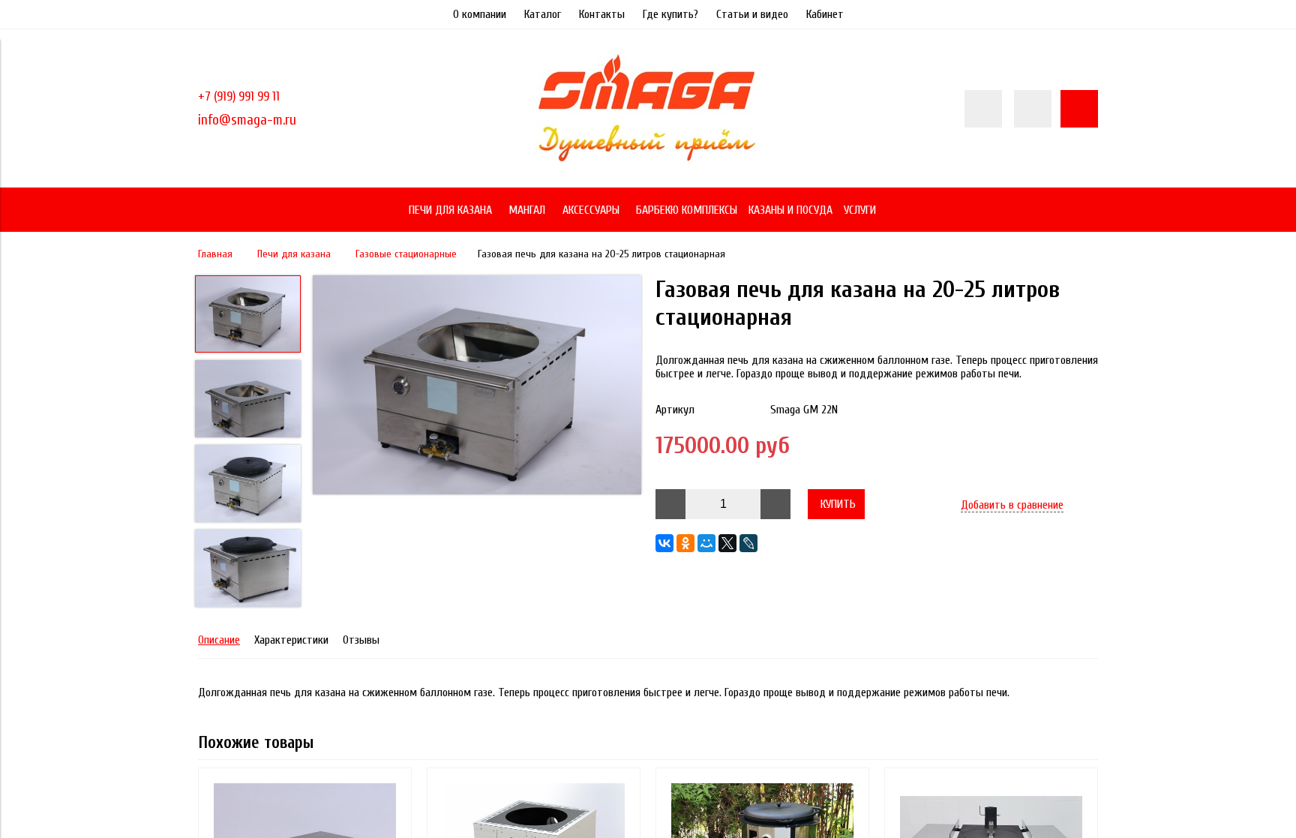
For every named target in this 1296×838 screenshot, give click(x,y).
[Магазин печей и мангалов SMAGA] (648, 166)
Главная (215, 254)
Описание (219, 640)
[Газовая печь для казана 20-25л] (477, 386)
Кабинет (825, 14)
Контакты (602, 14)
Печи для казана (294, 254)
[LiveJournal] (749, 543)
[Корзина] (1079, 109)
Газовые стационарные (406, 254)
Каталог (542, 14)
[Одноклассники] (685, 543)
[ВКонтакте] (665, 543)
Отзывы (361, 640)
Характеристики (291, 640)
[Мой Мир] (707, 543)
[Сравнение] (1033, 109)
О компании (479, 14)
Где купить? (670, 14)
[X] (727, 543)
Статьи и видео (752, 14)
